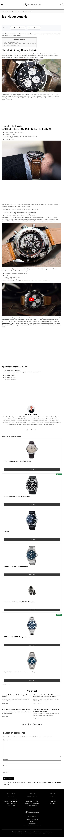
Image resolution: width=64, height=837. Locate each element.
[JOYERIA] (32, 520)
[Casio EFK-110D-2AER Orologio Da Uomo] (32, 555)
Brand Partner (11, 803)
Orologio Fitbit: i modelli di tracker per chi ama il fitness (16, 696)
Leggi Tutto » (5, 703)
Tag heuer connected (10, 379)
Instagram (53, 796)
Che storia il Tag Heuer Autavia (10, 42)
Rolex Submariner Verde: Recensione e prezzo (16, 709)
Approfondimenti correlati (12, 45)
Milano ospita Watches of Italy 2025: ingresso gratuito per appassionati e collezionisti (46, 696)
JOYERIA (6, 531)
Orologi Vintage (32, 805)
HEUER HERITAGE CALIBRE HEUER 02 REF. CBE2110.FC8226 (19, 44)
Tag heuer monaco (10, 374)
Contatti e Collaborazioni (11, 801)
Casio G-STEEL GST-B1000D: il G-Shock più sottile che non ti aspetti (46, 710)
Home (2, 11)
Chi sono (11, 796)
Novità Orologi (32, 796)
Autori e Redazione (11, 799)
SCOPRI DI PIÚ (32, 469)
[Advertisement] (31, 112)
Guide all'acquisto (32, 801)
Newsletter (11, 805)
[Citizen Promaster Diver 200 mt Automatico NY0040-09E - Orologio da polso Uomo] (32, 485)
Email (5, 765)
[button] (61, 4)
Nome (5, 759)
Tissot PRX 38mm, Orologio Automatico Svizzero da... (19, 672)
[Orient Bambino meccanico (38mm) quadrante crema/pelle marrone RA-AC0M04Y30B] (32, 450)
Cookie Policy (32, 823)
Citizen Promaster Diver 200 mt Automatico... (17, 496)
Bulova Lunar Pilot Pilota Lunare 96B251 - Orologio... (19, 602)
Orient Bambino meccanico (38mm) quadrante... (17, 461)
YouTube (52, 803)
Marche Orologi (9, 11)
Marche (32, 799)
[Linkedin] (27, 429)
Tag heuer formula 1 (10, 377)
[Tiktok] (35, 429)
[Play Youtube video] (31, 299)
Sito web (5, 772)
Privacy (32, 821)
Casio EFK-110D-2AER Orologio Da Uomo (16, 566)
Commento (7, 740)
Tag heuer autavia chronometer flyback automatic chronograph (22, 372)
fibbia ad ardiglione (7, 323)
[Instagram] (31, 429)
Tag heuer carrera (10, 375)
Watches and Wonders (32, 803)
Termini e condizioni (32, 819)
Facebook (53, 801)
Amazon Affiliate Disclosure (32, 825)
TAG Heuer (18, 11)
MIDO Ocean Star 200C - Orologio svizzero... (17, 637)
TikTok (53, 799)
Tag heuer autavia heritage (12, 370)
